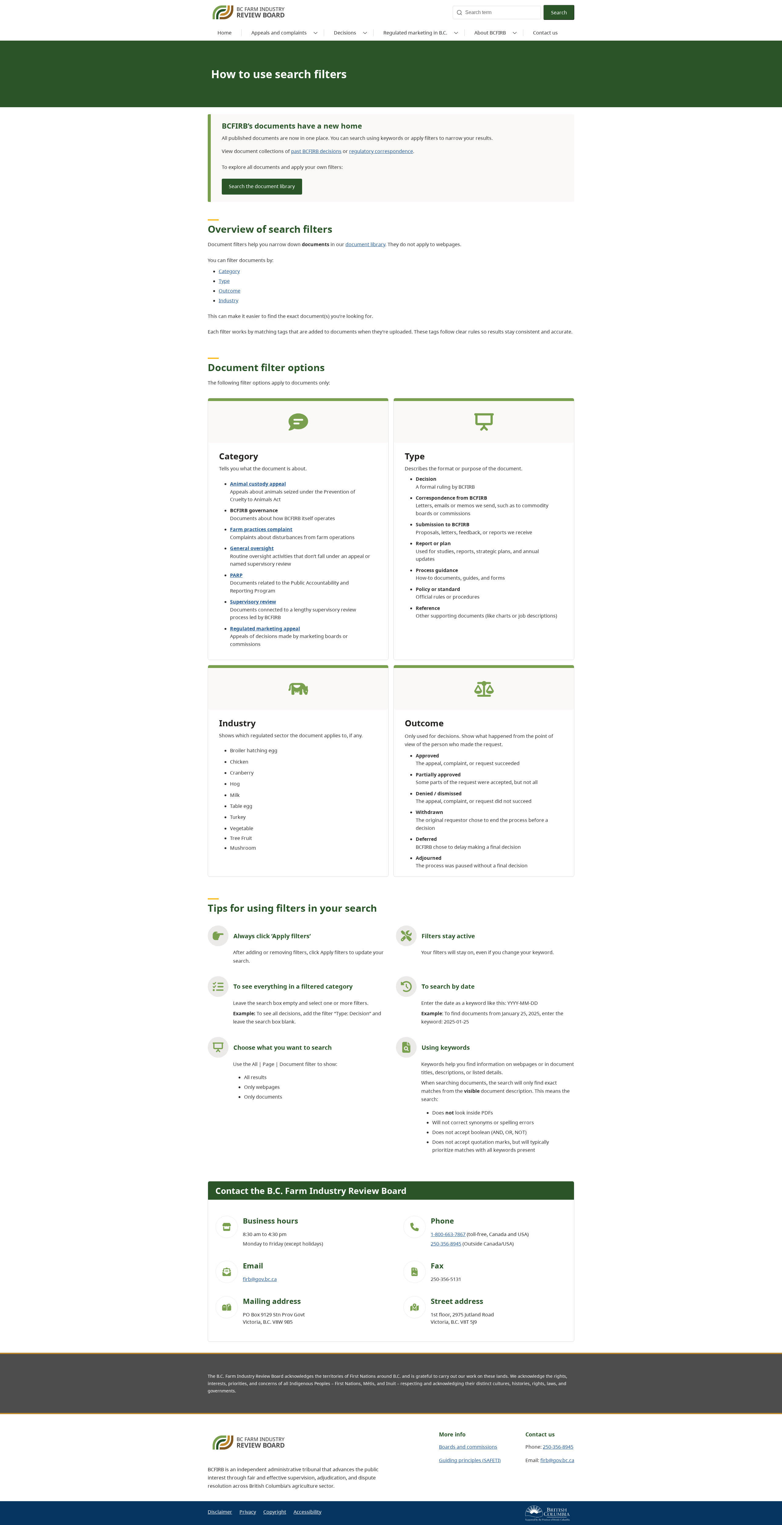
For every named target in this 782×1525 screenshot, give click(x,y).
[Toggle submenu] (315, 32)
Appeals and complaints (279, 32)
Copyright (274, 1512)
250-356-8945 (446, 1243)
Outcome (229, 290)
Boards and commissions (468, 1446)
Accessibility (307, 1512)
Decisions (345, 32)
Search (559, 12)
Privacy (247, 1512)
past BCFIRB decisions (316, 151)
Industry (228, 300)
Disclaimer (220, 1512)
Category (229, 271)
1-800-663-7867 (448, 1234)
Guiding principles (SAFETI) (470, 1460)
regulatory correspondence (381, 151)
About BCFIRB (490, 32)
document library (365, 244)
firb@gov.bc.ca (260, 1279)
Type (224, 281)
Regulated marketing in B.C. (415, 32)
